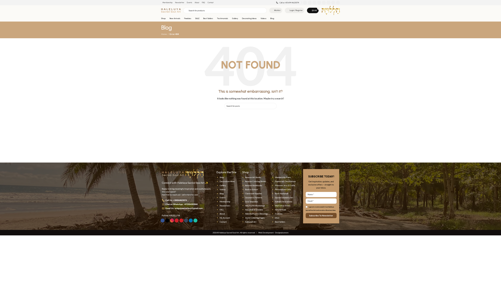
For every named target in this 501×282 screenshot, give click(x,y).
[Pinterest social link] (324, 3)
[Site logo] (171, 10)
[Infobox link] (287, 3)
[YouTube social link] (319, 3)
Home (164, 34)
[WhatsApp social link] (338, 3)
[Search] (274, 106)
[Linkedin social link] (333, 3)
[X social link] (310, 3)
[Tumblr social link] (328, 3)
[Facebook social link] (305, 3)
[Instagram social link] (314, 3)
